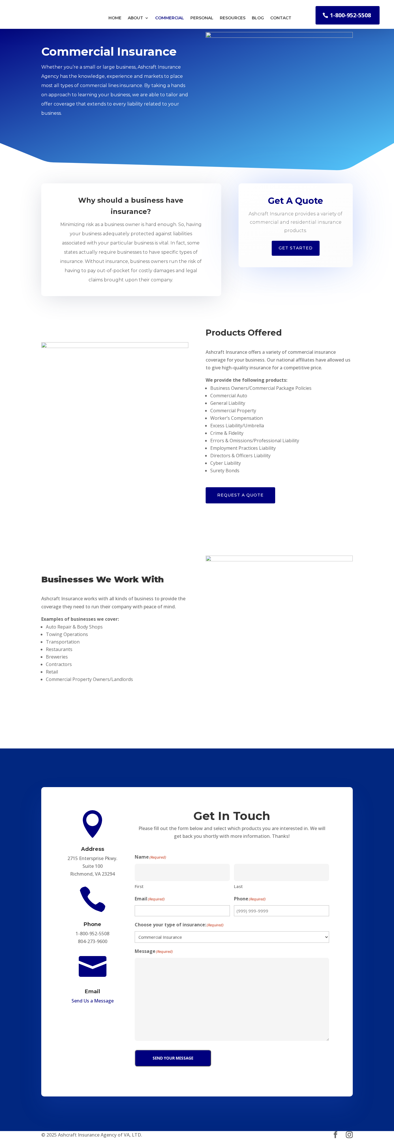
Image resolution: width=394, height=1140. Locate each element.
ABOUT (135, 18)
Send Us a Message (93, 1001)
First (139, 886)
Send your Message (173, 1058)
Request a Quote (240, 495)
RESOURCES (232, 18)
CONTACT (280, 18)
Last (238, 886)
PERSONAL (201, 18)
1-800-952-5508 (350, 15)
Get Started (296, 248)
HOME (114, 18)
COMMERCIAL (169, 18)
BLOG (258, 18)
